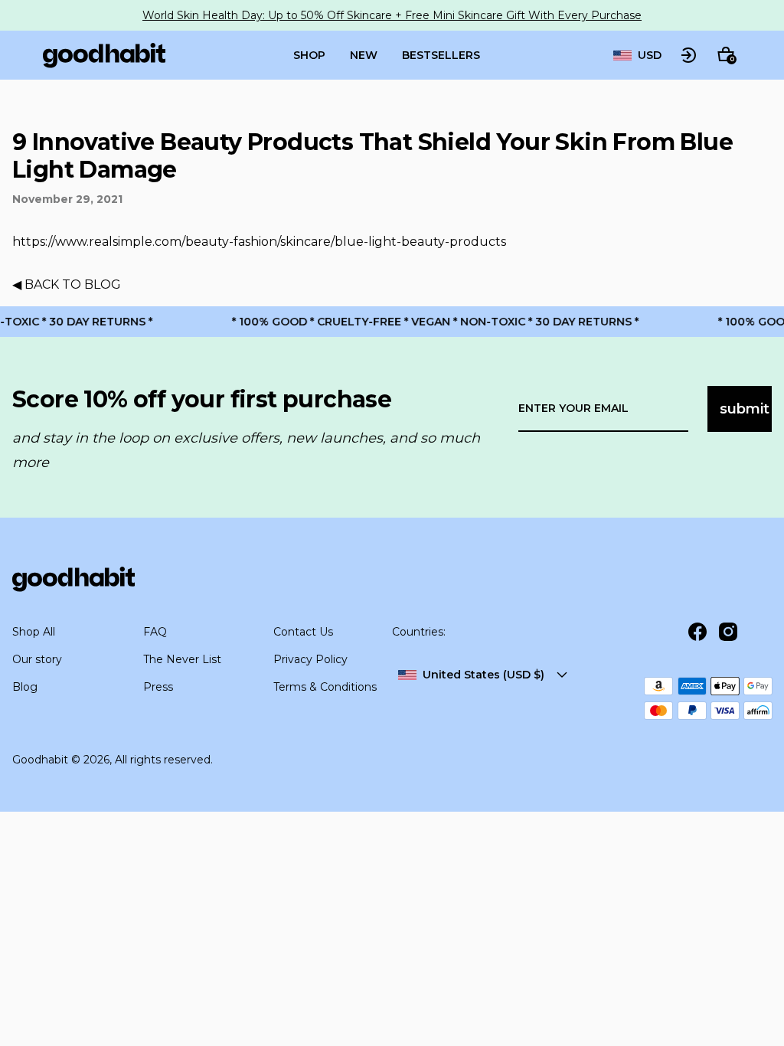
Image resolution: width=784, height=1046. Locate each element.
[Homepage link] (104, 55)
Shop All (33, 632)
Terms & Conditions (325, 687)
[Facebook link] (697, 632)
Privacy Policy (310, 659)
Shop (309, 55)
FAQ (155, 632)
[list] (637, 55)
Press (158, 687)
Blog (25, 687)
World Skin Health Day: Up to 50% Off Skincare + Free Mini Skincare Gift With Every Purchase (392, 15)
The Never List (182, 659)
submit (744, 408)
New (363, 55)
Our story (37, 659)
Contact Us (303, 632)
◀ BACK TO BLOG (66, 284)
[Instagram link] (728, 632)
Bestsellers (441, 55)
